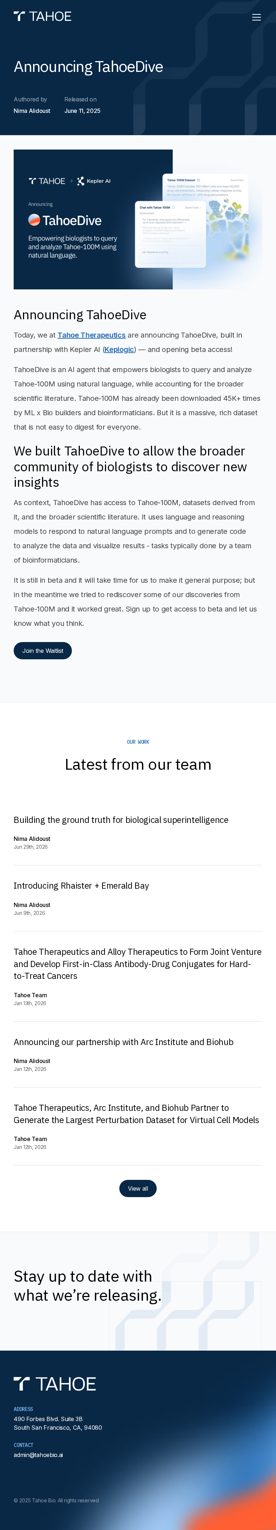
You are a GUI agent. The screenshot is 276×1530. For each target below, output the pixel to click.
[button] (255, 17)
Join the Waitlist (42, 650)
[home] (43, 17)
